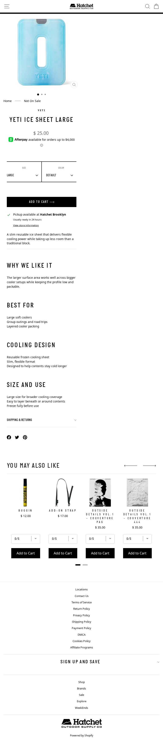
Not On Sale (32, 101)
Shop (81, 682)
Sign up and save (80, 662)
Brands (81, 688)
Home (7, 101)
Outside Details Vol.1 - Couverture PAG (100, 516)
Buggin (25, 510)
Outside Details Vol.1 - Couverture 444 (137, 516)
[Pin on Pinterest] (25, 437)
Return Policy (81, 609)
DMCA (82, 635)
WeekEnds (81, 708)
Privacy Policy (81, 615)
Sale (81, 695)
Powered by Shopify (81, 735)
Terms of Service (82, 602)
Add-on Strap (63, 510)
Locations (81, 589)
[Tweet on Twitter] (17, 437)
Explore (81, 701)
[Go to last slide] (130, 466)
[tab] (77, 565)
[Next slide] (149, 466)
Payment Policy (81, 628)
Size (24, 168)
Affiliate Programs (81, 647)
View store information (26, 225)
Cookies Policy (82, 641)
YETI (41, 110)
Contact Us (82, 596)
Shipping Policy (81, 622)
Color (61, 168)
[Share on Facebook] (9, 437)
